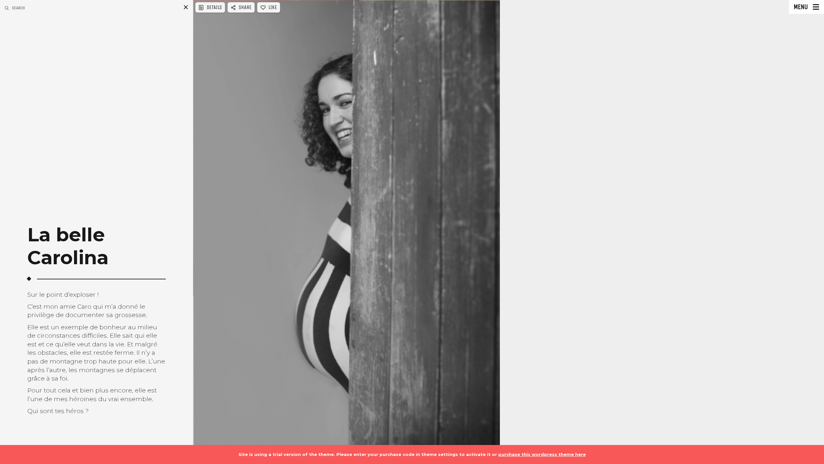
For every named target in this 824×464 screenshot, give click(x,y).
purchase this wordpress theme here (542, 454)
